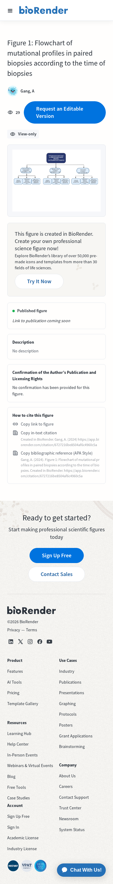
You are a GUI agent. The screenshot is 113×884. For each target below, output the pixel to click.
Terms (31, 630)
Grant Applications (76, 736)
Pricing (13, 692)
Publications (70, 682)
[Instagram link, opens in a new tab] (30, 641)
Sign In (13, 827)
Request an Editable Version (59, 112)
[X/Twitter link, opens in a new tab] (20, 641)
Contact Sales (57, 574)
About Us (67, 776)
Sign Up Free (56, 555)
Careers (66, 786)
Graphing (67, 703)
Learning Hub (19, 733)
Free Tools (16, 787)
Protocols (68, 714)
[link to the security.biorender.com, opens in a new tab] (13, 866)
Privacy (13, 630)
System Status (72, 829)
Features (15, 671)
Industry (66, 671)
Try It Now (39, 281)
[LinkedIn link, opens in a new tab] (10, 641)
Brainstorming (72, 746)
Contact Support (74, 797)
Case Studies (18, 798)
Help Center (18, 744)
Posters (66, 725)
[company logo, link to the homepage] (43, 10)
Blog (11, 776)
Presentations (71, 692)
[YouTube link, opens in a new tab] (49, 641)
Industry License (22, 848)
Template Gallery (22, 703)
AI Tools (14, 682)
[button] (10, 10)
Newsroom (69, 818)
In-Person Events (22, 755)
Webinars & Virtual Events (30, 765)
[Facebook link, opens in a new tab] (39, 641)
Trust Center (70, 808)
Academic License (23, 837)
